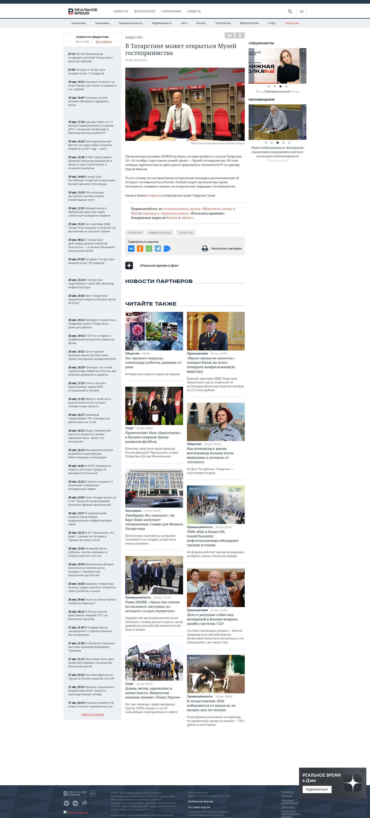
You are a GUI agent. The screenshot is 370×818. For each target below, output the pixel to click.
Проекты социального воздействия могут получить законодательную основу (91, 690)
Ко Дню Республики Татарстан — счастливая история (210, 460)
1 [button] (269, 86)
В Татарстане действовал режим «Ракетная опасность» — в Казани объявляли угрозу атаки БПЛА (91, 245)
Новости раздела (92, 714)
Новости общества (92, 37)
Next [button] (303, 66)
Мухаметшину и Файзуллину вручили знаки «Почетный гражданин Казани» (89, 211)
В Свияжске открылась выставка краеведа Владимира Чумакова (91, 646)
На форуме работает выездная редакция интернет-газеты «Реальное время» (215, 543)
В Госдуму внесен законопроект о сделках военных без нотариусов (90, 631)
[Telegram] (158, 248)
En (302, 11)
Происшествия (198, 353)
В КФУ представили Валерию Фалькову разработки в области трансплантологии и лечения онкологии (90, 162)
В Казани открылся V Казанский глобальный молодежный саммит (90, 485)
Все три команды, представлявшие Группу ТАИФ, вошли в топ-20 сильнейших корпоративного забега (153, 700)
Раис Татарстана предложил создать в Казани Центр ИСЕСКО (92, 299)
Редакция (287, 792)
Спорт (272, 23)
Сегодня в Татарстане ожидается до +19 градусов (86, 71)
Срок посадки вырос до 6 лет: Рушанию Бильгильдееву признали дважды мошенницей (92, 501)
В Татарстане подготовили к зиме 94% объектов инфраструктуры (91, 283)
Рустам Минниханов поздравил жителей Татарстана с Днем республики (90, 57)
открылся (154, 195)
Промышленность (131, 23)
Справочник (171, 11)
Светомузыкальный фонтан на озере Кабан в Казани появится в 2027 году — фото (90, 144)
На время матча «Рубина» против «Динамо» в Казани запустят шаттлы (87, 552)
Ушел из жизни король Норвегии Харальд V (92, 601)
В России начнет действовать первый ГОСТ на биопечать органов (88, 615)
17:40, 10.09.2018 (136, 60)
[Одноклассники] (240, 35)
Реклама (286, 796)
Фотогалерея (144, 11)
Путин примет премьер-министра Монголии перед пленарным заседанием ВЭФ (92, 355)
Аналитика (78, 23)
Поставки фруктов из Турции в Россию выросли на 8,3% (91, 676)
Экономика (102, 23)
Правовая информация (289, 802)
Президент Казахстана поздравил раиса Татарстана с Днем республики (91, 323)
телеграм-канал (175, 209)
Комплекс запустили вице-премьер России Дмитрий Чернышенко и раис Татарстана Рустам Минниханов (153, 444)
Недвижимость (162, 23)
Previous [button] (251, 66)
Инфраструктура (160, 232)
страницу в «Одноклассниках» (165, 213)
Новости (121, 11)
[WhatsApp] (149, 248)
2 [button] (275, 86)
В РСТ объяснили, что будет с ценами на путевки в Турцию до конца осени (91, 536)
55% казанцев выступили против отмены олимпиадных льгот (86, 196)
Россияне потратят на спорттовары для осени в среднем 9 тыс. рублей (92, 85)
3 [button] (280, 86)
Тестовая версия (199, 807)
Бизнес (201, 23)
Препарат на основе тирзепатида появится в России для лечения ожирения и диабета (92, 370)
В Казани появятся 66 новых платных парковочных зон (91, 704)
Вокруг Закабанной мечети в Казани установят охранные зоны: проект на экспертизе (89, 436)
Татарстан (186, 232)
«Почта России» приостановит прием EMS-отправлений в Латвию (87, 386)
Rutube (172, 218)
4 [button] (286, 86)
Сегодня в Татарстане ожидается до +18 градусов (91, 261)
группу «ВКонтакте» (205, 209)
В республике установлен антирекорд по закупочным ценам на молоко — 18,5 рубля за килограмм (215, 712)
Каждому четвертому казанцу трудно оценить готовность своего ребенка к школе (92, 587)
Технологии (223, 23)
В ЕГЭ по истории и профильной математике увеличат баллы (91, 339)
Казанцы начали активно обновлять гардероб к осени (88, 101)
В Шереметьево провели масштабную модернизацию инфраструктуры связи (90, 518)
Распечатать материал (226, 248)
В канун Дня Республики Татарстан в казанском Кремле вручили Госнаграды (91, 180)
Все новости (104, 41)
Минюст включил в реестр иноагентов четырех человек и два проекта (89, 402)
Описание (287, 807)
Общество (292, 23)
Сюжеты (194, 11)
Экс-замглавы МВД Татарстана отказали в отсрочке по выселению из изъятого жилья (91, 227)
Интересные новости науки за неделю (153, 366)
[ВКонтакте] (229, 35)
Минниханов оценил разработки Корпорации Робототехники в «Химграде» (90, 453)
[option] (277, 66)
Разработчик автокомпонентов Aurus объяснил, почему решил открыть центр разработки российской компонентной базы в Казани (154, 615)
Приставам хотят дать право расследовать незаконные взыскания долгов (91, 662)
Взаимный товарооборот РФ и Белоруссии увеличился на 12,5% (89, 418)
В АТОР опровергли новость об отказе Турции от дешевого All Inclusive (89, 469)
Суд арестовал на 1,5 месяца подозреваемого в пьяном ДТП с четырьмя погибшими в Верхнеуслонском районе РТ (91, 127)
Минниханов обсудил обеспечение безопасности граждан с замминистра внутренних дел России (91, 569)
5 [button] (289, 143)
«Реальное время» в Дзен (159, 265)
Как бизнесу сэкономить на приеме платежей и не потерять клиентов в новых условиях (154, 529)
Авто (184, 23)
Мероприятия (249, 23)
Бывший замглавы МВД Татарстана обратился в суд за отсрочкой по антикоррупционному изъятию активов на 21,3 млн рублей (215, 374)
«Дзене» (187, 218)
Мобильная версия (200, 801)
